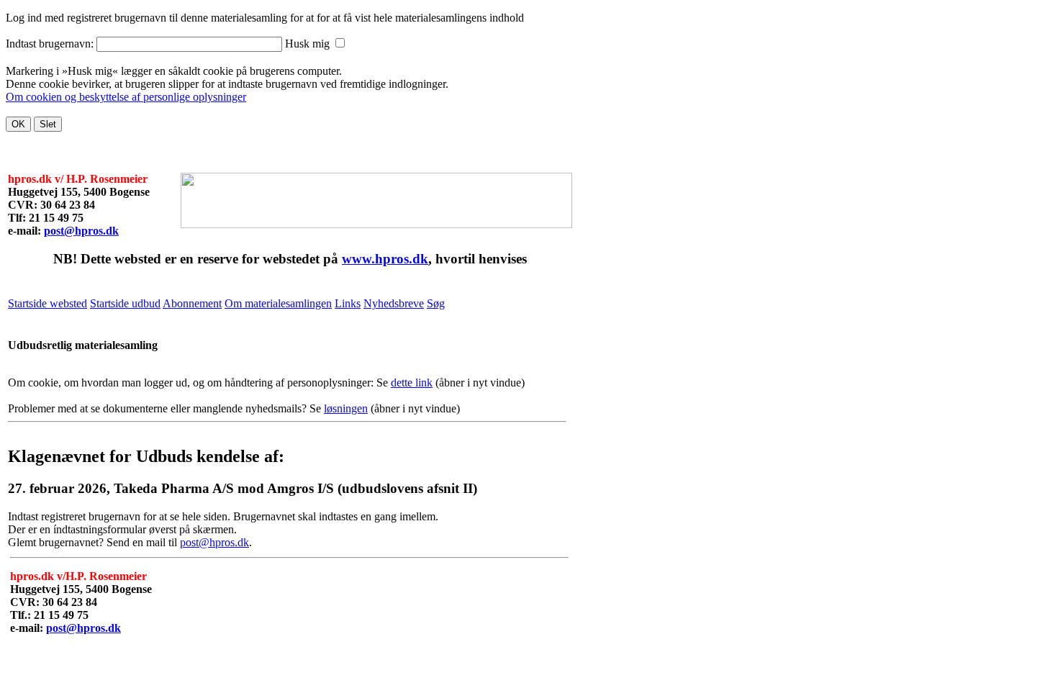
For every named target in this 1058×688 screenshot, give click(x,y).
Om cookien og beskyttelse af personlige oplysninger (126, 97)
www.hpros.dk (385, 258)
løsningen (346, 408)
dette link (412, 382)
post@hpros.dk (81, 231)
